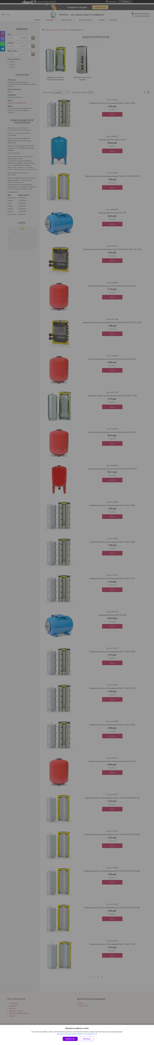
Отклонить (87, 1039)
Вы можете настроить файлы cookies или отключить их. (76, 1034)
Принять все (70, 1039)
